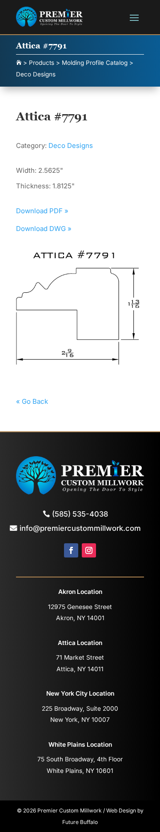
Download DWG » (44, 228)
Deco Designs (70, 145)
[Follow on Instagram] (89, 550)
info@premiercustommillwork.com (80, 528)
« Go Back (32, 401)
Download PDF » (42, 211)
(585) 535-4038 (80, 514)
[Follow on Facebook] (71, 550)
